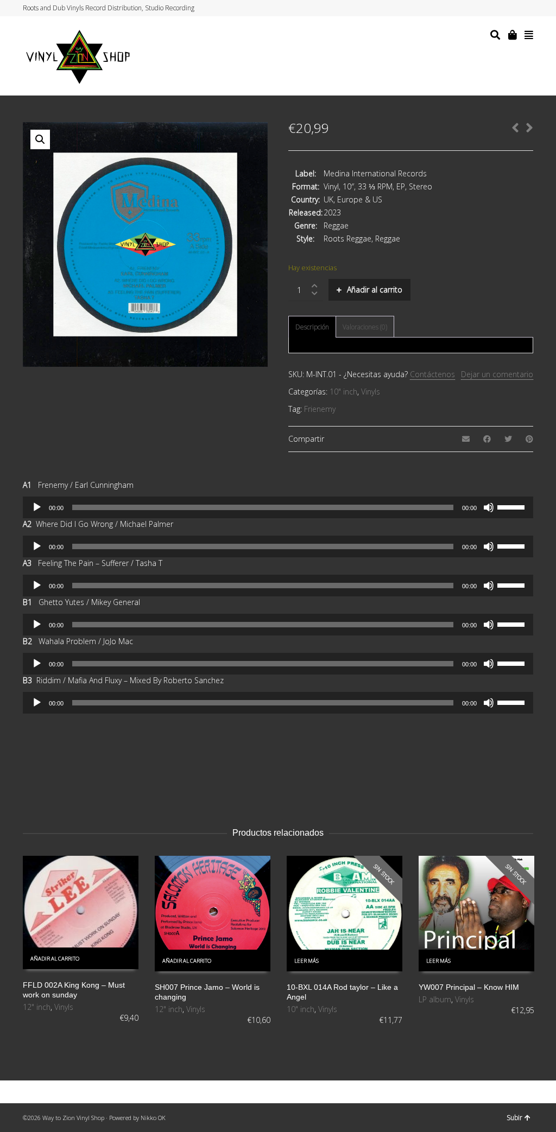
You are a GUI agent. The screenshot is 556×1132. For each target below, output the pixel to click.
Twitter (490, 8)
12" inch (36, 1007)
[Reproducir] (36, 507)
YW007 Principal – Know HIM (469, 987)
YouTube (521, 8)
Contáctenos (432, 374)
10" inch (343, 391)
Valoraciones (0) (365, 327)
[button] (40, 139)
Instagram (511, 8)
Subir (514, 1117)
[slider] (512, 506)
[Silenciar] (488, 507)
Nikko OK (153, 1118)
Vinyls (370, 391)
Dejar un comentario (497, 374)
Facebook (501, 8)
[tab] (312, 327)
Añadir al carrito (374, 289)
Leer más (306, 960)
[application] (278, 507)
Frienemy (320, 409)
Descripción (312, 327)
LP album (435, 999)
